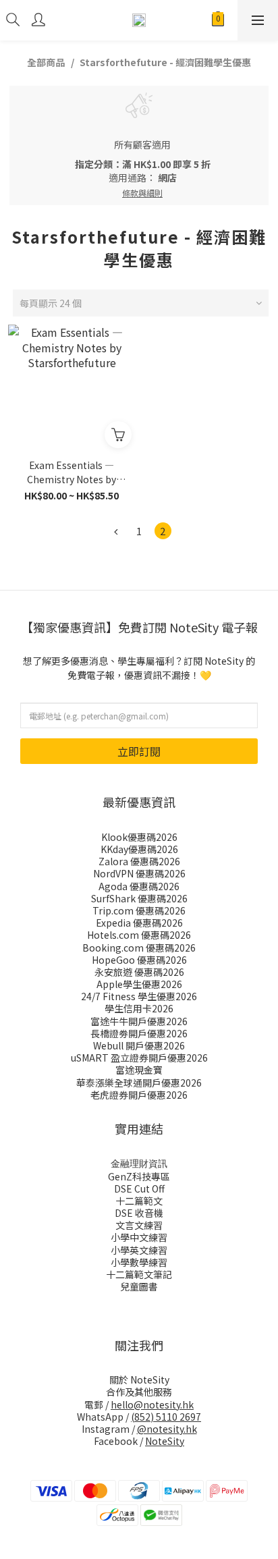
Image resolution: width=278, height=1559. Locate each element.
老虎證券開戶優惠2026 (139, 1094)
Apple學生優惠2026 (139, 984)
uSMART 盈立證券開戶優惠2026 (139, 1057)
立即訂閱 (139, 751)
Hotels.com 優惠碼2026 (139, 934)
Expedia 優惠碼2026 (139, 922)
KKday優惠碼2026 (139, 849)
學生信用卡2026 (139, 1008)
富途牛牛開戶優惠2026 (139, 1021)
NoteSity (164, 1441)
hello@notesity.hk (152, 1404)
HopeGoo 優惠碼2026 (139, 959)
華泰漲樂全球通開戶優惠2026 (139, 1082)
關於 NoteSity (139, 1379)
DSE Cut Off (139, 1188)
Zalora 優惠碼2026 (139, 861)
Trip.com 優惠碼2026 (139, 910)
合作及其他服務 (139, 1391)
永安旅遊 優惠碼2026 (139, 972)
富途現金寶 (139, 1069)
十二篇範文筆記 (139, 1274)
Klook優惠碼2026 (139, 837)
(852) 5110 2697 (166, 1416)
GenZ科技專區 (139, 1176)
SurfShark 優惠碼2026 (139, 898)
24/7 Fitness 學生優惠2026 (139, 996)
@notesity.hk (167, 1428)
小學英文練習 (139, 1250)
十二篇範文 (139, 1200)
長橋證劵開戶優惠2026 (139, 1033)
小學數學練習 (139, 1262)
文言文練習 (139, 1225)
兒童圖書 (139, 1286)
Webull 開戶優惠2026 (139, 1045)
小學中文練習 (139, 1237)
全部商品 (46, 62)
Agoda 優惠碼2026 (139, 886)
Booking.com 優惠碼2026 (139, 947)
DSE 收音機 (139, 1213)
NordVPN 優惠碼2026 (139, 873)
